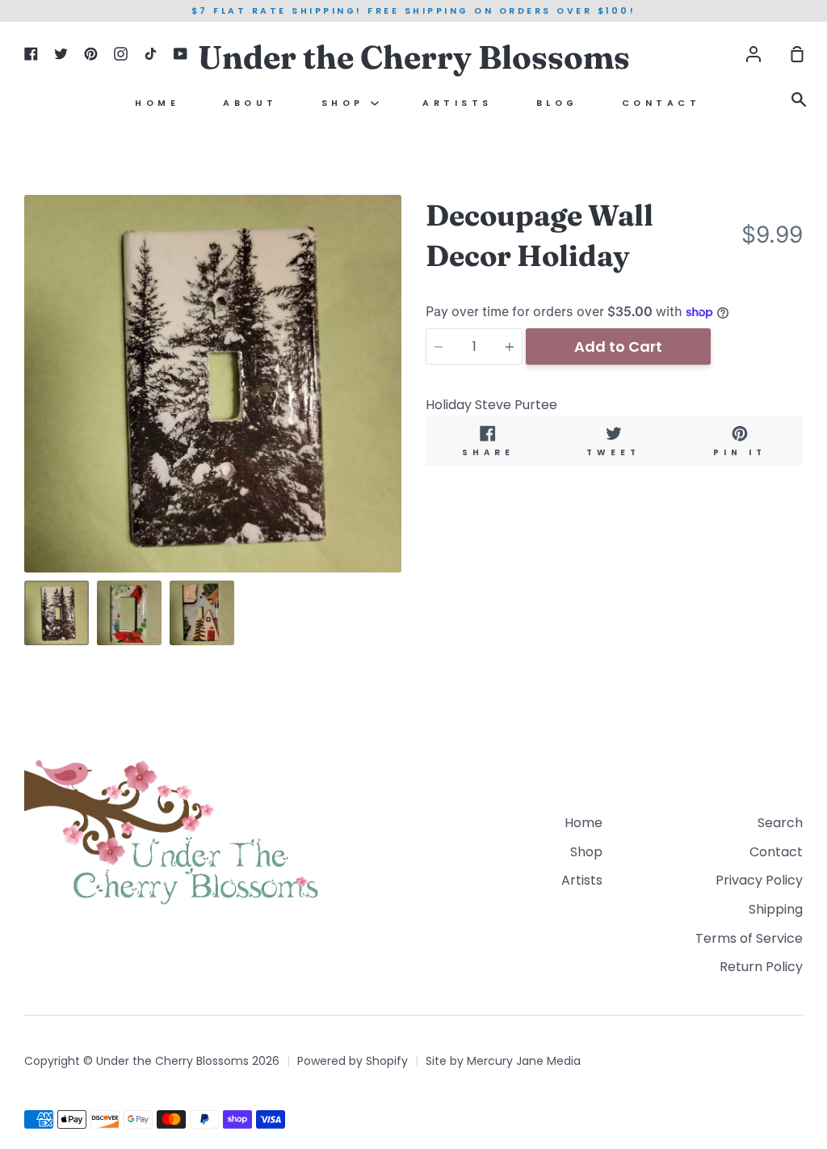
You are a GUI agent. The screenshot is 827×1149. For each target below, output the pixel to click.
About (250, 103)
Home (157, 103)
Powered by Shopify (352, 1061)
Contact (661, 103)
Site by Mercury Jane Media (503, 1061)
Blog (557, 103)
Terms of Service (749, 938)
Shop (346, 103)
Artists (457, 103)
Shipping (776, 909)
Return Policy (761, 966)
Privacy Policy (759, 880)
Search (780, 822)
